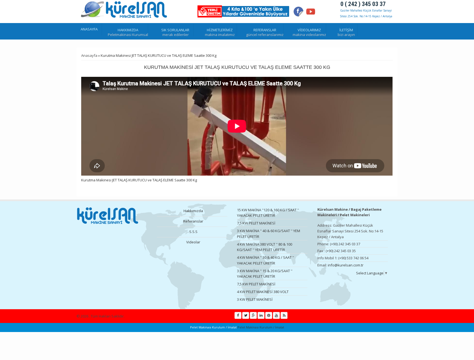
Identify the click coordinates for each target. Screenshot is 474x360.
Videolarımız (309, 29)
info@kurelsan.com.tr (345, 265)
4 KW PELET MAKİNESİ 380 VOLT (263, 291)
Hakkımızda (128, 29)
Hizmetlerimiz (220, 29)
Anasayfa (89, 29)
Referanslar (264, 29)
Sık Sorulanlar (175, 29)
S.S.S (193, 231)
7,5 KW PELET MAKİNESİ (256, 223)
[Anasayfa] (124, 10)
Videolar (193, 242)
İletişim (346, 29)
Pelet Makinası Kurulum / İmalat (260, 327)
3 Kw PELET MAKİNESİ (255, 299)
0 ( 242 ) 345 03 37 (363, 4)
